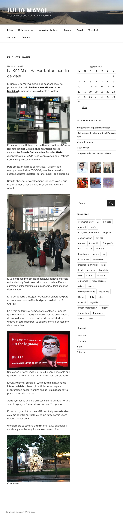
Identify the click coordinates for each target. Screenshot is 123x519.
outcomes (83, 281)
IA (104, 254)
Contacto (26, 37)
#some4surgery (85, 221)
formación (94, 243)
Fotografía (108, 243)
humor (96, 254)
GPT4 (89, 248)
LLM (80, 270)
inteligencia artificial (88, 264)
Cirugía (67, 30)
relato (81, 286)
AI (98, 221)
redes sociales (99, 281)
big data (107, 221)
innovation (98, 259)
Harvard (100, 248)
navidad (101, 275)
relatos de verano (86, 291)
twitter (81, 318)
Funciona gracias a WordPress (20, 512)
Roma (81, 297)
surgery (104, 307)
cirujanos (107, 232)
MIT (80, 275)
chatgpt (82, 227)
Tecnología (93, 30)
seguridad (94, 302)
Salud (80, 30)
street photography (87, 307)
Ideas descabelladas (48, 30)
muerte (89, 275)
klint (103, 264)
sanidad (82, 302)
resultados (104, 291)
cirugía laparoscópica (88, 232)
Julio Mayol (28, 10)
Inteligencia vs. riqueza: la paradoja (93, 127)
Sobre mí (11, 37)
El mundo (81, 341)
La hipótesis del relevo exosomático (94, 153)
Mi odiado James (85, 142)
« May (84, 107)
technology (83, 313)
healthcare (83, 254)
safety (91, 297)
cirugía (93, 227)
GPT (80, 248)
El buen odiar (83, 147)
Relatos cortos (25, 30)
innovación (83, 259)
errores (81, 243)
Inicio (10, 30)
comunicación (85, 238)
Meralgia (103, 270)
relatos (91, 286)
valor (90, 318)
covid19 (100, 238)
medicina (91, 270)
